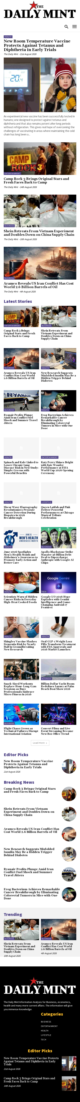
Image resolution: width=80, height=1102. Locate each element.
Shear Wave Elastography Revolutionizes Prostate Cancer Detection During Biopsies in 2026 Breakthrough (20, 512)
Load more (39, 742)
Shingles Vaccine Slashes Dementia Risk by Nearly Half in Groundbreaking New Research (20, 645)
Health (8, 37)
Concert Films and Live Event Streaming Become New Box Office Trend (57, 731)
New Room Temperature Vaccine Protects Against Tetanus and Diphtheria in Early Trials (37, 45)
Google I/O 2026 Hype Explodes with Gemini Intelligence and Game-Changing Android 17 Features (56, 602)
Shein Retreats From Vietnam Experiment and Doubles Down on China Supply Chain (39, 233)
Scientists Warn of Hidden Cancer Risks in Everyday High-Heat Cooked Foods (20, 599)
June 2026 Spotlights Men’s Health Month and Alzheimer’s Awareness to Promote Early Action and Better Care (21, 557)
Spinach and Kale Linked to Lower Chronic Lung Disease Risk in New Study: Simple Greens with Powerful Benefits (21, 468)
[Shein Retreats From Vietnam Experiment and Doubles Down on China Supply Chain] (40, 211)
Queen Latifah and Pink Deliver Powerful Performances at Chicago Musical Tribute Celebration (57, 512)
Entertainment (12, 173)
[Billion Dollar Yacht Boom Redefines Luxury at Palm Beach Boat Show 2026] (58, 669)
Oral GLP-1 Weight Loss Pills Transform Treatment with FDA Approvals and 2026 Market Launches (58, 645)
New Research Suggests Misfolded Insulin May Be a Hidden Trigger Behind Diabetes (58, 377)
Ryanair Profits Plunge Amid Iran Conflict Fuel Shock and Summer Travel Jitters (21, 419)
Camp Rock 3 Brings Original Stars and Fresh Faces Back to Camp (36, 181)
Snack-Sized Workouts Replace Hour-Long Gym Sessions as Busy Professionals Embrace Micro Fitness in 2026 (20, 689)
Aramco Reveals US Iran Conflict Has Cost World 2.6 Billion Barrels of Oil (39, 285)
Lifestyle (46, 502)
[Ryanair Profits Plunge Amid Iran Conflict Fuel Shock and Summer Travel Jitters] (21, 400)
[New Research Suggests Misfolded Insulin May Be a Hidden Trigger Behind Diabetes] (58, 358)
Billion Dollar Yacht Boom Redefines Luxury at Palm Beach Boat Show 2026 (57, 686)
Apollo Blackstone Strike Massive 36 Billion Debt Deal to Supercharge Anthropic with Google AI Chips (57, 557)
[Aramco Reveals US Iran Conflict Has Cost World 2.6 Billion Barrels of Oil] (40, 263)
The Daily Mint (11, 54)
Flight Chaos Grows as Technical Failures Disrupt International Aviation (21, 731)
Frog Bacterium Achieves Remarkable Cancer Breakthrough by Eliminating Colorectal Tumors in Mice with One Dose (57, 422)
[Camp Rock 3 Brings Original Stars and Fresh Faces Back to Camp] (40, 158)
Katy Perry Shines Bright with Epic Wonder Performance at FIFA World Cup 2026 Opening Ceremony (57, 468)
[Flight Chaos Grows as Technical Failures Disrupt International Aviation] (21, 714)
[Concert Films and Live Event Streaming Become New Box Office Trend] (58, 714)
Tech (44, 592)
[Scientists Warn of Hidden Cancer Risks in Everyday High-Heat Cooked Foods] (21, 582)
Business (9, 226)
